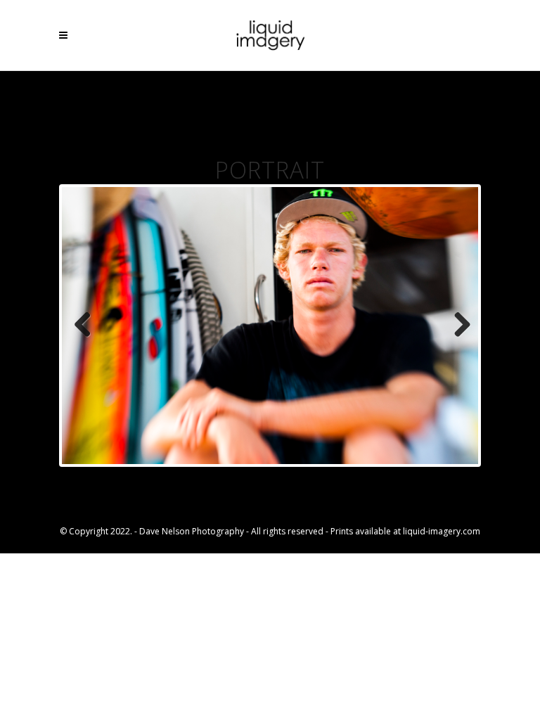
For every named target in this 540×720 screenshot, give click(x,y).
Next (457, 325)
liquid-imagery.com (441, 531)
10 (343, 478)
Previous (83, 325)
